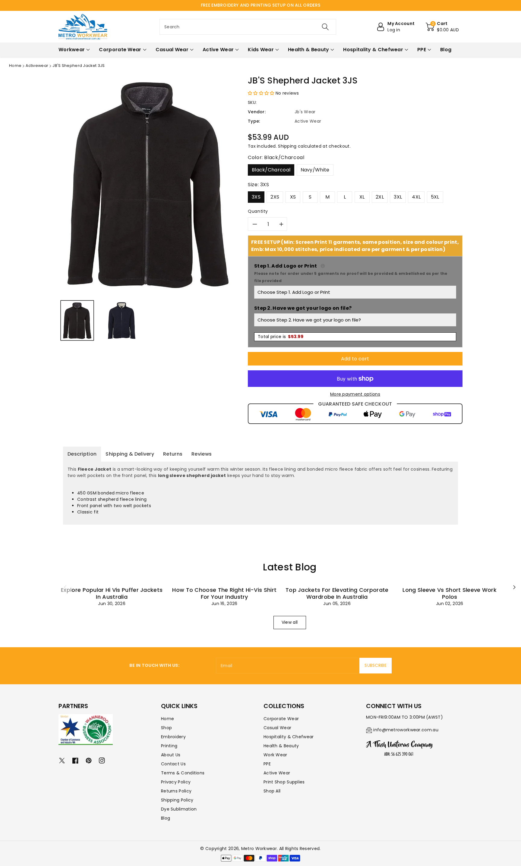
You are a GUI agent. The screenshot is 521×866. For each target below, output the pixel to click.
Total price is (280, 337)
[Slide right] (514, 587)
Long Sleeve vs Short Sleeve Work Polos (450, 593)
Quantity (258, 211)
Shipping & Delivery (130, 453)
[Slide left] (65, 587)
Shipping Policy (177, 800)
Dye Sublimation (179, 809)
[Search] (325, 26)
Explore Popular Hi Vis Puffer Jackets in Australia (112, 593)
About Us (170, 755)
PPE (267, 764)
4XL (416, 196)
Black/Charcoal (271, 169)
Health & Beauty (281, 746)
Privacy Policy (176, 782)
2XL (380, 196)
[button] (442, 26)
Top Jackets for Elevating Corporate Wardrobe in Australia (337, 593)
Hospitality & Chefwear (289, 737)
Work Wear (275, 755)
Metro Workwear (259, 849)
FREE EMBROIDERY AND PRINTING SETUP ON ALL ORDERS (260, 5)
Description (82, 453)
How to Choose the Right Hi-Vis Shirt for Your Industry (224, 593)
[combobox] (248, 26)
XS (293, 196)
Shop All (272, 791)
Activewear (37, 65)
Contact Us (173, 764)
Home (15, 65)
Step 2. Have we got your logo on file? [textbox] (303, 308)
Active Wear (277, 773)
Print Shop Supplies (284, 782)
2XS (274, 196)
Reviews (201, 453)
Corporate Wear (281, 719)
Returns (172, 453)
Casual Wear (277, 728)
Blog (165, 818)
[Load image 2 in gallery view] (121, 320)
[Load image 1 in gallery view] (77, 320)
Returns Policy (176, 791)
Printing (169, 746)
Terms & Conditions (182, 773)
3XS (256, 196)
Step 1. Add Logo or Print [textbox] (355, 272)
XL (362, 196)
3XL (398, 196)
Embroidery (173, 737)
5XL (435, 196)
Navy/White (315, 169)
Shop (166, 728)
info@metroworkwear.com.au (405, 730)
